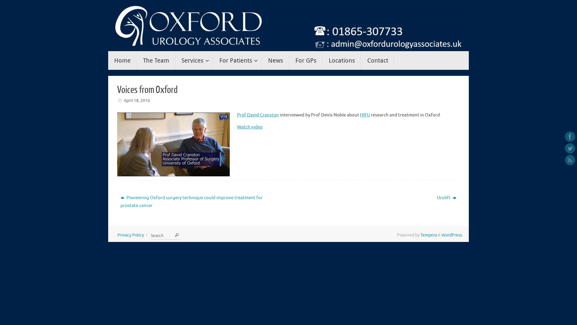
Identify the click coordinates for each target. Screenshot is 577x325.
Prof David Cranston (258, 115)
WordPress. (452, 235)
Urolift (444, 198)
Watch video (250, 127)
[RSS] (570, 160)
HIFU (365, 115)
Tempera (428, 235)
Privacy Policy (131, 235)
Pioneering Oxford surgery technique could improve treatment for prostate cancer (192, 202)
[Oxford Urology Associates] (570, 137)
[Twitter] (570, 148)
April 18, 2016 (137, 100)
